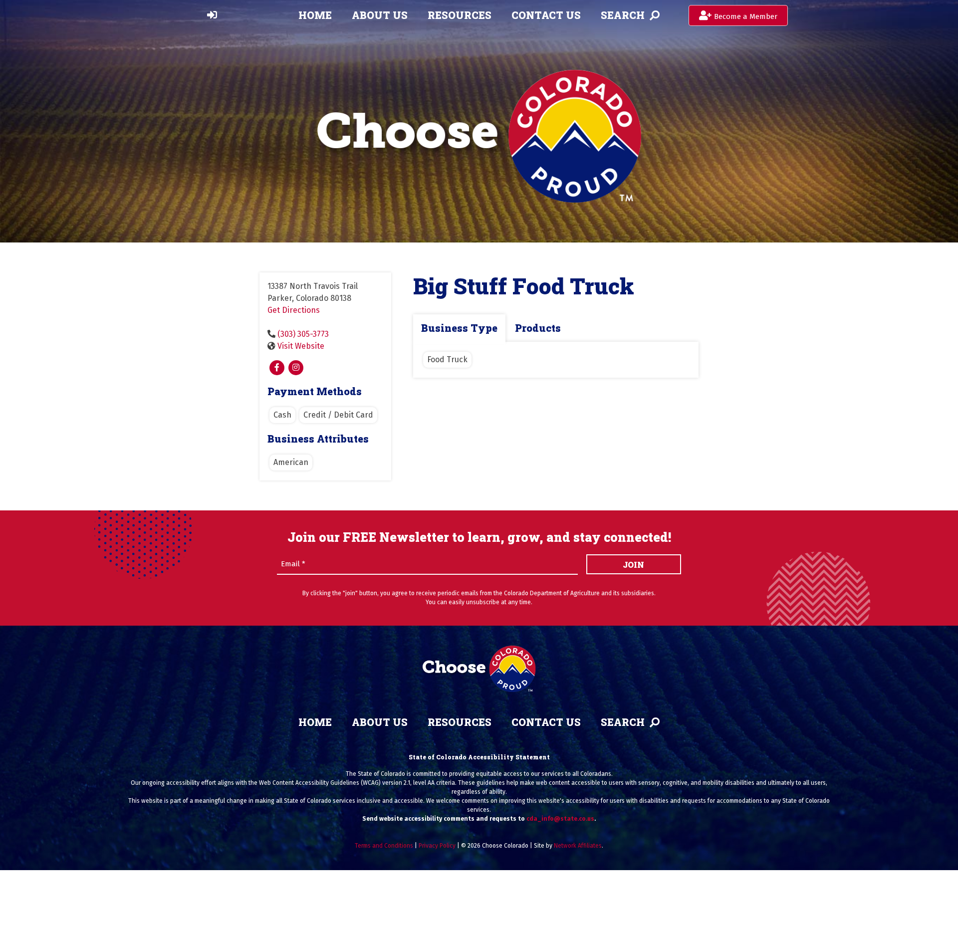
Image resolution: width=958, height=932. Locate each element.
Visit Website (300, 346)
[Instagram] (295, 367)
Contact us (546, 14)
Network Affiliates (578, 845)
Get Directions (293, 310)
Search (623, 14)
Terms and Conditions (384, 845)
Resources (459, 14)
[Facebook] (276, 367)
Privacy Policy (437, 845)
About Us (380, 14)
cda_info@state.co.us (560, 818)
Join (633, 564)
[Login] (212, 15)
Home (315, 14)
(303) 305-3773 (303, 334)
